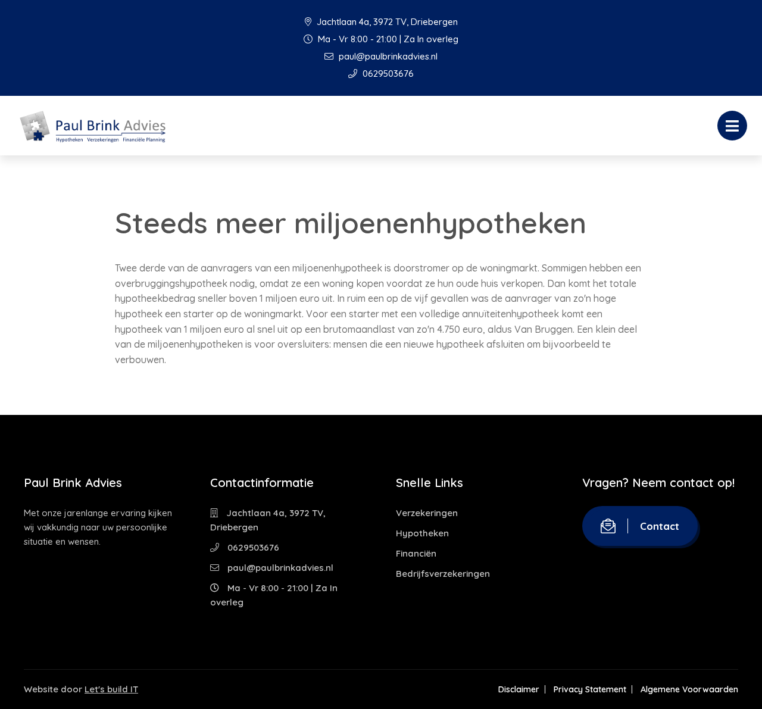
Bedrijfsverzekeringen (443, 573)
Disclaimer (518, 689)
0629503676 (387, 73)
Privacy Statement (590, 689)
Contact (659, 526)
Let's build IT (111, 689)
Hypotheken (422, 533)
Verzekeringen (427, 513)
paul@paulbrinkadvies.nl (387, 56)
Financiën (416, 553)
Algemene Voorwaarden (689, 689)
